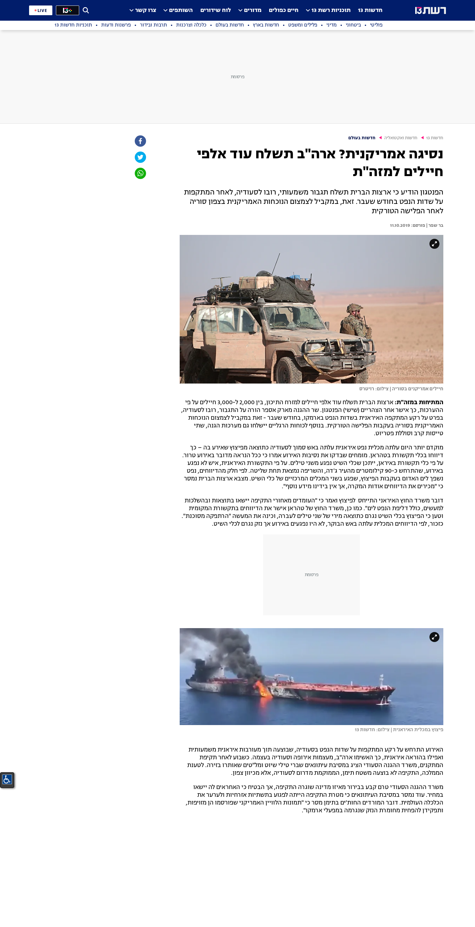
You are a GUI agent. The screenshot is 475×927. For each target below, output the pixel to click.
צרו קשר (145, 10)
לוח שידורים (215, 10)
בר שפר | (434, 225)
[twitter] (140, 157)
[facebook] (140, 141)
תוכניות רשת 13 (331, 10)
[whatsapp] (140, 173)
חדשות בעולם (361, 138)
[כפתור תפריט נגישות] (7, 779)
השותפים (181, 10)
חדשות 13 (370, 10)
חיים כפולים (284, 10)
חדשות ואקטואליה (400, 138)
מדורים (252, 10)
